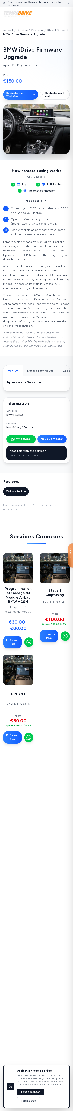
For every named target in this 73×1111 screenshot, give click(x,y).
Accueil (8, 30)
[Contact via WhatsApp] (28, 642)
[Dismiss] (68, 3)
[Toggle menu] (66, 14)
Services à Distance (30, 30)
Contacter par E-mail (55, 94)
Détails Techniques (40, 370)
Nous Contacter (52, 439)
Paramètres (28, 1100)
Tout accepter (30, 1092)
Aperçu (13, 370)
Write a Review (16, 491)
